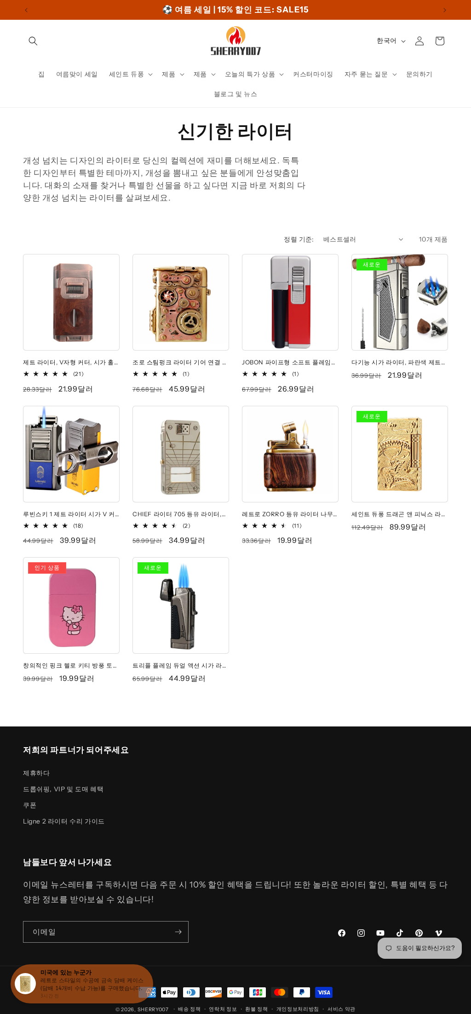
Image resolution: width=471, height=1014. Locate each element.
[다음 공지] (445, 10)
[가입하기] (178, 932)
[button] (33, 41)
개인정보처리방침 (298, 1009)
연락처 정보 (223, 1009)
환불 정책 (256, 1009)
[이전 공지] (26, 10)
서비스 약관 (341, 1009)
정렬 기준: (299, 239)
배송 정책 (189, 1009)
